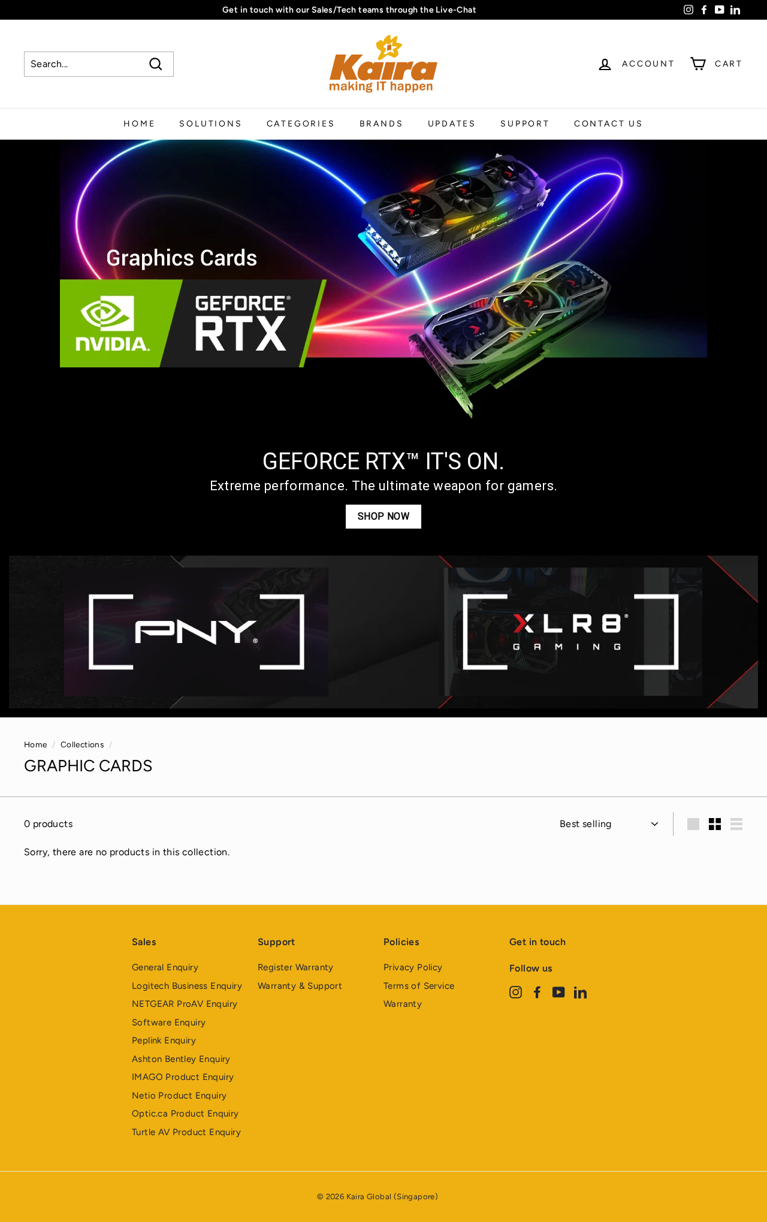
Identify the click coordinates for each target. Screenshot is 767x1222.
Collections (82, 744)
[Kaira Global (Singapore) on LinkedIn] (580, 991)
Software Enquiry (169, 1022)
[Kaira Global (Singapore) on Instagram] (515, 991)
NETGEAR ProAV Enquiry (184, 1003)
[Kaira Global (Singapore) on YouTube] (558, 991)
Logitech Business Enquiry (187, 985)
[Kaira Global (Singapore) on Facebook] (537, 991)
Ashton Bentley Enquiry (181, 1059)
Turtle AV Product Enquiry (186, 1132)
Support (525, 124)
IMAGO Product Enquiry (183, 1077)
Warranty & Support (300, 985)
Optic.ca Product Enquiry (185, 1113)
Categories (301, 124)
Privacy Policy (413, 967)
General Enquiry (165, 967)
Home (139, 124)
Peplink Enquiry (164, 1040)
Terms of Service (419, 985)
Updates (452, 124)
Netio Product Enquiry (179, 1095)
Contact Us (609, 124)
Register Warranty (296, 967)
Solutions (210, 124)
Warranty (403, 1003)
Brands (382, 124)
